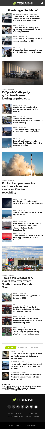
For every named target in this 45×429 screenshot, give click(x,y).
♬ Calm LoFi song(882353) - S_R (14, 390)
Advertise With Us (15, 416)
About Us (20, 413)
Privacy (37, 416)
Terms (28, 416)
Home (10, 413)
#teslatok (19, 388)
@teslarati (6, 385)
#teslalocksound (29, 388)
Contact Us (32, 413)
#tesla (11, 388)
